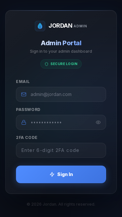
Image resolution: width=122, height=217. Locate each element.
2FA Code (27, 137)
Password (28, 109)
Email (23, 81)
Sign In (65, 174)
